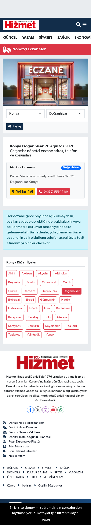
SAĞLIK (63, 38)
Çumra (12, 291)
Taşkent (71, 326)
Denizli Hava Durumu (23, 427)
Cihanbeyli (49, 282)
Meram (62, 317)
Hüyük (33, 308)
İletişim (27, 485)
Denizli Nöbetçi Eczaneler (26, 422)
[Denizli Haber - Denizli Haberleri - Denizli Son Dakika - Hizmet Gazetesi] (21, 25)
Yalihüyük (33, 334)
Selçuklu (33, 326)
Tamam (45, 520)
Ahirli (11, 273)
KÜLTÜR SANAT (37, 472)
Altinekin (61, 273)
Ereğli (30, 299)
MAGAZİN (76, 472)
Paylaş (17, 126)
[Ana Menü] (85, 25)
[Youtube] (53, 409)
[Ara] (78, 25)
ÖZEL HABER (15, 477)
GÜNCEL (10, 38)
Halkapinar (15, 308)
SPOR (58, 472)
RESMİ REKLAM (53, 477)
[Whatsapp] (60, 409)
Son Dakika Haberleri (23, 451)
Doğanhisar (72, 291)
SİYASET (45, 38)
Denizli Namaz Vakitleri (24, 432)
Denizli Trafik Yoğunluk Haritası (30, 437)
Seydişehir (52, 326)
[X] (37, 409)
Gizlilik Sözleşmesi (50, 485)
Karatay (33, 317)
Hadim (65, 299)
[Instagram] (45, 409)
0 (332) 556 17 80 (56, 191)
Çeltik (67, 282)
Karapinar (14, 317)
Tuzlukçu (14, 334)
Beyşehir (14, 282)
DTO (34, 477)
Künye (11, 485)
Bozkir (31, 282)
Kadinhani (63, 308)
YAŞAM (28, 38)
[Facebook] (30, 409)
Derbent (30, 291)
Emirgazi (14, 299)
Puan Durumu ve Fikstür (24, 441)
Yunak (50, 334)
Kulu (48, 317)
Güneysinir (47, 299)
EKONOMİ (14, 472)
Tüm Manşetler (19, 446)
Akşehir (43, 273)
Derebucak (49, 291)
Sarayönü (14, 326)
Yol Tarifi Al (24, 191)
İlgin (47, 308)
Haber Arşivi (17, 455)
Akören (27, 273)
